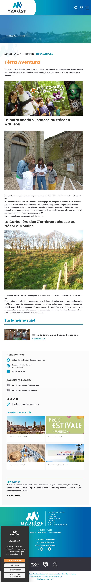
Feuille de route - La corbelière (24, 390)
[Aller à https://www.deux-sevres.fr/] (46, 564)
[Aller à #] (76, 7)
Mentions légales (35, 576)
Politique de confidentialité (53, 576)
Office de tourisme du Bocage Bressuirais (55, 335)
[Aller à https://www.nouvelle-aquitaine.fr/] (56, 565)
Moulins (51, 521)
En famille (29, 54)
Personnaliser (15, 570)
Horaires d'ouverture (46, 539)
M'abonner (15, 495)
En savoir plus (39, 338)
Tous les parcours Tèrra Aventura (25, 404)
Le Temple (51, 514)
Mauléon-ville (54, 519)
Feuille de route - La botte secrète (25, 385)
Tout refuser (14, 565)
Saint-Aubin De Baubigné (58, 525)
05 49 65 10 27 (18, 371)
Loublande (52, 516)
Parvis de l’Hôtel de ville (22, 364)
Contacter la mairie (46, 542)
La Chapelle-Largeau (56, 512)
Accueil (8, 54)
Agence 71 (50, 579)
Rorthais (51, 523)
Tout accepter (14, 560)
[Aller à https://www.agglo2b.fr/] (36, 564)
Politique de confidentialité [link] (15, 575)
